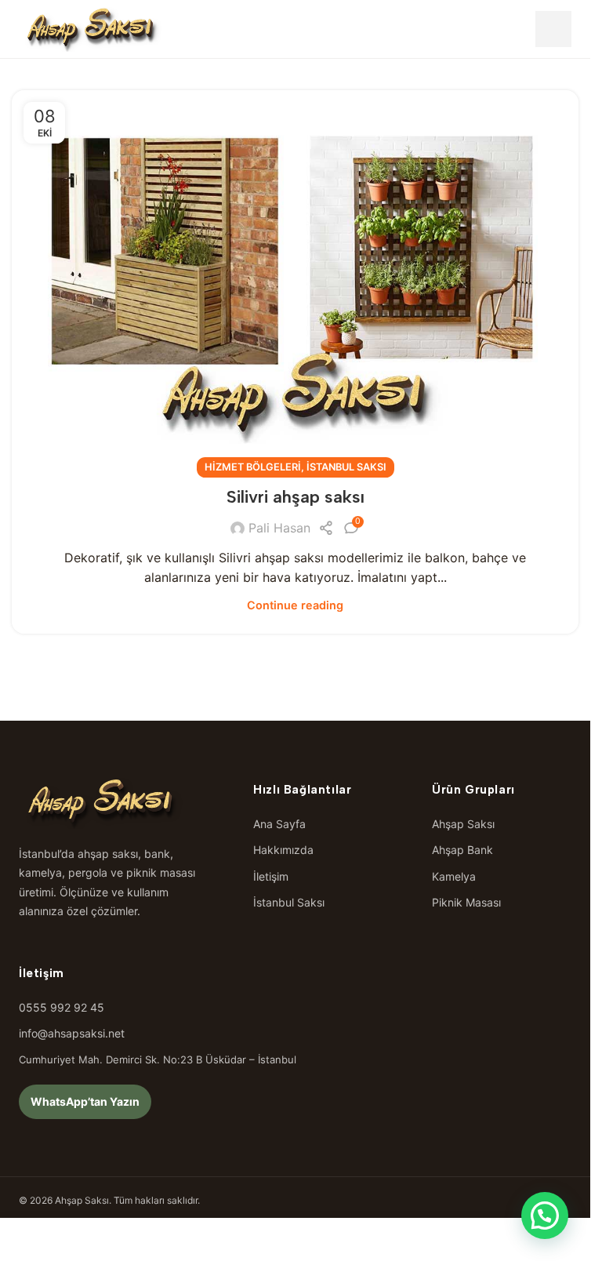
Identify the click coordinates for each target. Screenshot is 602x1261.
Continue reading (295, 605)
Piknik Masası (466, 902)
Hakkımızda (283, 849)
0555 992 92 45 (61, 1007)
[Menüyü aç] (553, 29)
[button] (544, 1215)
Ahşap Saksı (463, 823)
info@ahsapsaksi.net (72, 1033)
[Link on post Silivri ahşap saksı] (295, 279)
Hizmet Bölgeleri (253, 467)
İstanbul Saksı (346, 467)
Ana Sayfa (279, 823)
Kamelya (454, 876)
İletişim (270, 876)
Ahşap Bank (462, 849)
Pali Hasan (279, 528)
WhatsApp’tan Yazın (85, 1101)
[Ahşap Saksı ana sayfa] (91, 29)
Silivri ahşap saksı (295, 496)
